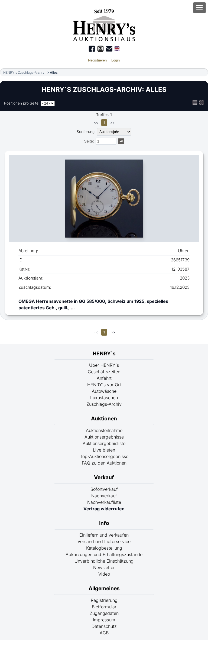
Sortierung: (86, 131)
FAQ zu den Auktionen (104, 463)
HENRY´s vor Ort (104, 384)
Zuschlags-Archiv (104, 404)
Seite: (89, 141)
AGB (104, 632)
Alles (54, 72)
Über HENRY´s (104, 365)
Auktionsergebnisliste (104, 443)
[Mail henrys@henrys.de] (109, 49)
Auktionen (104, 418)
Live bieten (104, 450)
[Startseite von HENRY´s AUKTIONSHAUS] (104, 39)
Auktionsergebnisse (104, 437)
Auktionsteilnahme (104, 430)
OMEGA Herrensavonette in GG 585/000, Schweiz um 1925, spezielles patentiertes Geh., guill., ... (93, 304)
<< (96, 123)
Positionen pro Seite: (22, 103)
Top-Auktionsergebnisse (104, 456)
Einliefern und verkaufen (104, 535)
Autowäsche (104, 391)
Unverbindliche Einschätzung (104, 561)
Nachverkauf (104, 495)
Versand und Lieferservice (104, 541)
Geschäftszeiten (104, 371)
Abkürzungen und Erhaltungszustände (104, 554)
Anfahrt (104, 378)
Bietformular (104, 606)
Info (104, 523)
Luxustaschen (104, 397)
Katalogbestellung (104, 548)
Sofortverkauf (104, 489)
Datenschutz (104, 626)
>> (112, 123)
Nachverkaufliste (104, 502)
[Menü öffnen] (199, 7)
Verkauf (104, 477)
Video (104, 574)
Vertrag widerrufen (104, 508)
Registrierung (104, 600)
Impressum (104, 619)
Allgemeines (104, 588)
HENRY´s (104, 353)
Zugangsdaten (104, 613)
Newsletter (104, 567)
